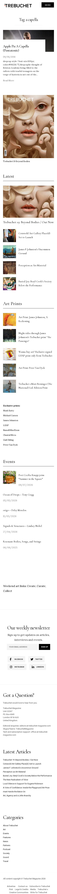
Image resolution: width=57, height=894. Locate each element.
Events (6, 833)
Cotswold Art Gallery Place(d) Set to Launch (22, 764)
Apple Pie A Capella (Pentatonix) (16, 48)
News (5, 841)
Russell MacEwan (11, 430)
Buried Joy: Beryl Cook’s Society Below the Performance (27, 776)
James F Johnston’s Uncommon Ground (20, 768)
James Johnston (10, 420)
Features (7, 837)
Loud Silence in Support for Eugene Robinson (23, 783)
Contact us (23, 886)
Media (33, 889)
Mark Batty (8, 410)
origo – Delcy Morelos (14, 510)
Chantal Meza (9, 435)
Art (4, 829)
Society (6, 853)
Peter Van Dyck (10, 445)
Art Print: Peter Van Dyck (32, 367)
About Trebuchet (10, 825)
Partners (6, 845)
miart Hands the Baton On (14, 791)
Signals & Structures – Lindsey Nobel (22, 526)
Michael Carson (10, 415)
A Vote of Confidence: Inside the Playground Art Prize (26, 787)
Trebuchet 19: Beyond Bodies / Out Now (28, 222)
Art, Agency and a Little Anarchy (17, 795)
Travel (5, 861)
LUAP (6, 425)
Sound (6, 857)
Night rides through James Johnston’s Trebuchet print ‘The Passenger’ (35, 337)
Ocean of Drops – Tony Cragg (18, 494)
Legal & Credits (21, 889)
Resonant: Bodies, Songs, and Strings (22, 541)
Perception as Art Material (32, 265)
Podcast (6, 849)
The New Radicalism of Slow (15, 780)
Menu (48, 5)
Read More (8, 80)
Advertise (11, 886)
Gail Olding (8, 440)
